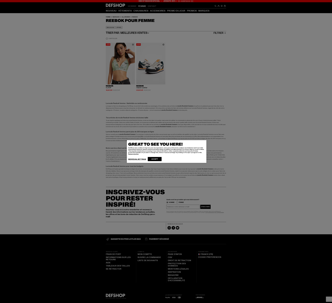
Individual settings (137, 159)
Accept (154, 159)
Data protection (133, 154)
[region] (166, 151)
